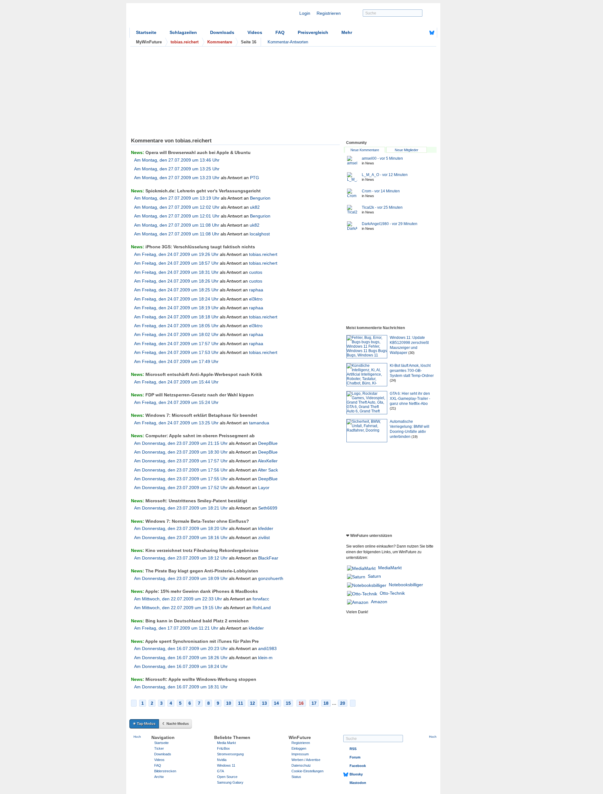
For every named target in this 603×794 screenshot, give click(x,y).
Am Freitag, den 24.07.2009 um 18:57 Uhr (176, 263)
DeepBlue (268, 443)
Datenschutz (301, 765)
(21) (393, 408)
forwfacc (261, 598)
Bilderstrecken (165, 771)
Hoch (137, 736)
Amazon (379, 601)
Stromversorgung (230, 754)
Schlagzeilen (183, 32)
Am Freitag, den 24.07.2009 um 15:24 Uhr (176, 402)
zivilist (264, 537)
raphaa (256, 289)
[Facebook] (422, 33)
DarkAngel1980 (389, 224)
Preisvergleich (313, 32)
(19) (414, 436)
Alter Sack (268, 469)
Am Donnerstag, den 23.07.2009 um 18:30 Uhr (181, 452)
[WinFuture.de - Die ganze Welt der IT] (182, 17)
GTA (220, 771)
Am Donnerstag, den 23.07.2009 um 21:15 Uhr (181, 443)
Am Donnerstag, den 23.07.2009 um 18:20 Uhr (181, 528)
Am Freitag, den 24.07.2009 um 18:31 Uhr (176, 272)
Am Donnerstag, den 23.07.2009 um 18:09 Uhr (181, 578)
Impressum (300, 754)
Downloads (222, 32)
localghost (260, 233)
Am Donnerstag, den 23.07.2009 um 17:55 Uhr (181, 478)
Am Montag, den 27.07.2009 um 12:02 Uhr (177, 207)
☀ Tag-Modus (144, 723)
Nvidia (221, 760)
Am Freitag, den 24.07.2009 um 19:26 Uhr (176, 254)
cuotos (255, 272)
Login (304, 13)
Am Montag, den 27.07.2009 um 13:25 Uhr (177, 168)
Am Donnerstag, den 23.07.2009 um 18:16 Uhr (181, 537)
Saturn (374, 576)
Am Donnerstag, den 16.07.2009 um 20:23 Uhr (181, 648)
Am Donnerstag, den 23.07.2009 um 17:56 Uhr (181, 469)
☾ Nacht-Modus (175, 723)
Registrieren (329, 13)
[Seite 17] (353, 703)
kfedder (265, 528)
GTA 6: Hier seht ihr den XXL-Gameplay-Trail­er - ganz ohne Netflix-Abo (410, 398)
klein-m (265, 657)
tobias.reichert (263, 254)
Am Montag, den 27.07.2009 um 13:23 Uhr (177, 177)
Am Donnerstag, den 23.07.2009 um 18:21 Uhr (181, 507)
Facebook (358, 766)
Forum (355, 757)
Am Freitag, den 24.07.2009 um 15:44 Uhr (176, 381)
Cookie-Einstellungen (307, 771)
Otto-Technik (392, 593)
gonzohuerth (270, 578)
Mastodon (358, 783)
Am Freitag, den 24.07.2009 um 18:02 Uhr (176, 334)
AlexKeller (268, 460)
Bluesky (356, 774)
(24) (393, 380)
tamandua (259, 422)
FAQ (280, 32)
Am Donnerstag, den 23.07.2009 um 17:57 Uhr (181, 460)
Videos (254, 32)
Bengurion (260, 198)
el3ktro (256, 298)
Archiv (159, 777)
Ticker (159, 748)
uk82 (255, 207)
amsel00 (382, 158)
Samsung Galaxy (230, 782)
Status (296, 777)
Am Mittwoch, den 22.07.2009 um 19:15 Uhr (178, 607)
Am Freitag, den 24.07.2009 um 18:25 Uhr (176, 289)
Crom (381, 191)
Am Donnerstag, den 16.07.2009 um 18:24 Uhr (181, 666)
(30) (411, 353)
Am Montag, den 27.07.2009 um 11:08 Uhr (176, 225)
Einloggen (298, 748)
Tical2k (382, 207)
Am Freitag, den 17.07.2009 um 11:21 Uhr (176, 628)
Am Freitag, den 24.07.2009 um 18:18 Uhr (176, 316)
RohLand (262, 607)
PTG (254, 177)
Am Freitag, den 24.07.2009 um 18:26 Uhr (176, 281)
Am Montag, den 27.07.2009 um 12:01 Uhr (177, 215)
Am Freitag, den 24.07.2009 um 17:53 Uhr (176, 352)
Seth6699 (267, 507)
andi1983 (267, 648)
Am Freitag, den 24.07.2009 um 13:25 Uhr (176, 422)
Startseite (146, 32)
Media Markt (226, 743)
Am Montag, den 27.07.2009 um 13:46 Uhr (177, 160)
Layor (263, 487)
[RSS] (412, 33)
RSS (353, 749)
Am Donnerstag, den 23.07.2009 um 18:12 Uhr (181, 557)
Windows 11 (226, 765)
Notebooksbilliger (406, 584)
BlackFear (268, 557)
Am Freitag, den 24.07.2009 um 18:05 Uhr (176, 325)
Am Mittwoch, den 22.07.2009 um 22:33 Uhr (178, 598)
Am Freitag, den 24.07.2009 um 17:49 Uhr (176, 361)
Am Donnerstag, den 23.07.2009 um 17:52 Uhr (181, 487)
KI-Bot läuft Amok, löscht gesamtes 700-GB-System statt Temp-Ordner (412, 370)
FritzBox (223, 748)
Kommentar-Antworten (288, 42)
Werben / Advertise (305, 760)
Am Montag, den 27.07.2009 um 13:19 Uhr (177, 198)
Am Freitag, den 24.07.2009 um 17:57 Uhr (176, 343)
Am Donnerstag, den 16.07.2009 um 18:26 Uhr (181, 657)
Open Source (227, 777)
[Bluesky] (431, 32)
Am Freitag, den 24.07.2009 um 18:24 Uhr (176, 298)
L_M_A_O (385, 175)
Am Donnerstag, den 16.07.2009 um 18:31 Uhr (181, 686)
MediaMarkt (390, 567)
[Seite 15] (134, 703)
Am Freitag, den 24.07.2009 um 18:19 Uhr (176, 307)
